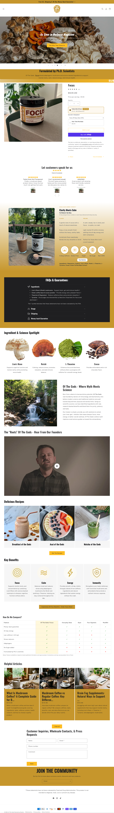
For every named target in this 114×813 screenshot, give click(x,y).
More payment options (86, 138)
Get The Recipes (57, 553)
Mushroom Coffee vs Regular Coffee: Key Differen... (53, 696)
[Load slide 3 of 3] (57, 65)
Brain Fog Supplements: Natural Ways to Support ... (91, 696)
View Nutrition (82, 260)
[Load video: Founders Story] (57, 466)
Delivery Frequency (74, 114)
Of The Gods (11, 812)
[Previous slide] (48, 65)
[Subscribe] (70, 781)
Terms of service (46, 812)
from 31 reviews (57, 173)
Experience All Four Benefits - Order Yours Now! (57, 607)
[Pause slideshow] (66, 65)
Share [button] (71, 156)
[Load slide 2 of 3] (55, 65)
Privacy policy (37, 812)
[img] (57, 170)
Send (31, 764)
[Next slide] (61, 65)
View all (57, 726)
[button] (3, 9)
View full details (97, 156)
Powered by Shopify (19, 812)
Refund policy (28, 812)
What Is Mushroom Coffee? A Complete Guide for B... (21, 696)
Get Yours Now (57, 44)
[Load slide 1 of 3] (52, 65)
